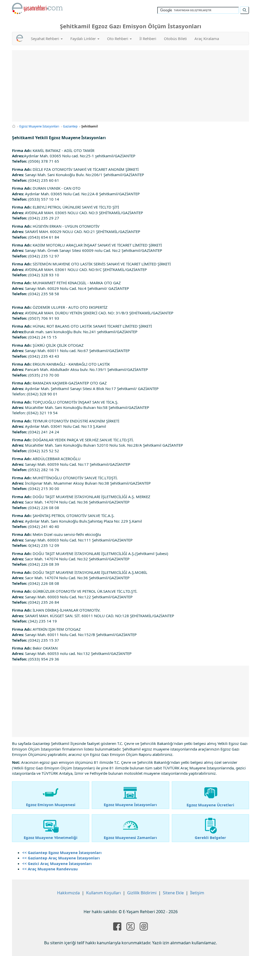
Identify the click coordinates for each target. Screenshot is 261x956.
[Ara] (244, 10)
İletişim (197, 893)
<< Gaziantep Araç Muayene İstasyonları (61, 857)
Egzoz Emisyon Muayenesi (50, 804)
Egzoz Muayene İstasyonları (39, 126)
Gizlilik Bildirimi (141, 893)
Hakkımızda (68, 893)
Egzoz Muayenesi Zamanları (130, 837)
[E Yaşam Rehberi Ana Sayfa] (37, 8)
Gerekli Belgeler (210, 837)
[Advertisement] (130, 86)
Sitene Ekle (173, 893)
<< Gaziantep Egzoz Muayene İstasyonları (62, 852)
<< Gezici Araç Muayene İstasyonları (57, 863)
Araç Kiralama (206, 38)
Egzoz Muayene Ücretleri (210, 804)
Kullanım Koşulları (103, 893)
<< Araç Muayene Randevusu (50, 868)
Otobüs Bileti (175, 38)
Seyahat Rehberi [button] (45, 38)
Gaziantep (70, 126)
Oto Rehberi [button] (118, 38)
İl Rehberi (147, 38)
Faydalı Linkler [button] (83, 38)
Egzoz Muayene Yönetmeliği (50, 837)
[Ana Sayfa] (14, 126)
